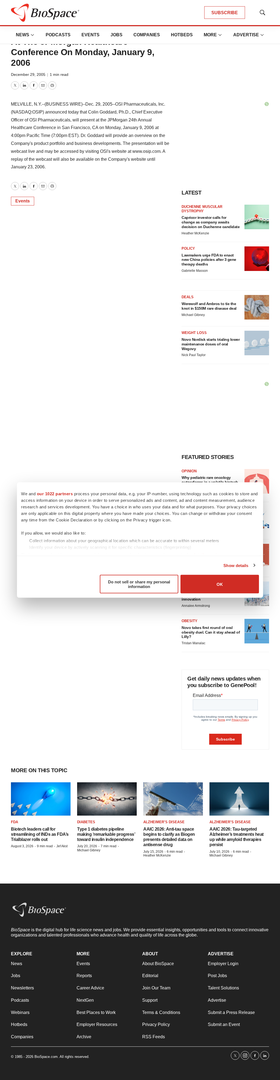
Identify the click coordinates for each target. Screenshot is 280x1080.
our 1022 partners (55, 493)
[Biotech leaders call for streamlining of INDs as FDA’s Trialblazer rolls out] (41, 799)
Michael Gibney (193, 315)
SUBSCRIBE (224, 12)
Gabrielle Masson (195, 271)
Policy (188, 248)
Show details (235, 565)
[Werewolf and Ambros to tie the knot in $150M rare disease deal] (256, 307)
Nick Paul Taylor (194, 355)
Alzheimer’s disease (164, 822)
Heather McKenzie (195, 233)
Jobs (116, 34)
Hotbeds (182, 34)
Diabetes (86, 822)
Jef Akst (62, 846)
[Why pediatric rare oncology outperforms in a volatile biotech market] (256, 481)
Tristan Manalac (193, 643)
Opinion (189, 471)
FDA (14, 822)
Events (90, 34)
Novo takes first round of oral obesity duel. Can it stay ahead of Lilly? (211, 632)
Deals (188, 297)
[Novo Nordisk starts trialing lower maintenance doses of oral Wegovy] (256, 343)
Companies (146, 34)
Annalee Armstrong (196, 606)
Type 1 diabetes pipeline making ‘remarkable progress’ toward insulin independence (106, 834)
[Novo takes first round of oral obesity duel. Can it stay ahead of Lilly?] (256, 631)
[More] (32, 35)
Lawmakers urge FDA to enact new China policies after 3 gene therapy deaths (209, 260)
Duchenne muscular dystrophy (202, 209)
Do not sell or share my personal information (139, 584)
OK (220, 584)
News (22, 34)
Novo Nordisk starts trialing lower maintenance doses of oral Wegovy (211, 344)
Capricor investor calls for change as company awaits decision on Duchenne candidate (211, 222)
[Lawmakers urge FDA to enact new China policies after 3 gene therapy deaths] (256, 258)
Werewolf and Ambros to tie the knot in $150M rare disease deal (209, 306)
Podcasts (58, 34)
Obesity (189, 621)
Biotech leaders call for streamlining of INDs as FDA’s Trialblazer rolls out (40, 834)
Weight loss (194, 333)
